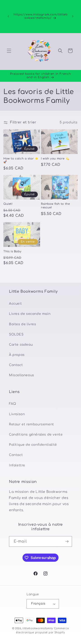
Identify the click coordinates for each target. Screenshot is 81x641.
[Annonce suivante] (73, 16)
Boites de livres (22, 324)
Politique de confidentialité (33, 444)
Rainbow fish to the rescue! (55, 205)
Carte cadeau (21, 344)
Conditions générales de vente (36, 434)
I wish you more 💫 (55, 158)
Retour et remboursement (31, 424)
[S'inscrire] (67, 541)
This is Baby (12, 251)
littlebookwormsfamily (37, 628)
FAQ (12, 403)
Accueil (15, 303)
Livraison (17, 414)
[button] (9, 51)
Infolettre (17, 465)
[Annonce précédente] (8, 16)
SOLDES (16, 334)
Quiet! (8, 203)
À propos (17, 355)
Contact (16, 365)
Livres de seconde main (29, 314)
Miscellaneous (21, 375)
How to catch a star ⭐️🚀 (20, 160)
